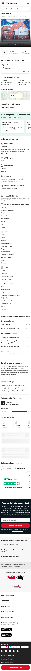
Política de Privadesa (17, 531)
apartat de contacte (13, 372)
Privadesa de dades (7, 659)
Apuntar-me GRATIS (15, 525)
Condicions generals (7, 655)
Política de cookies (7, 663)
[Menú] (3, 3)
